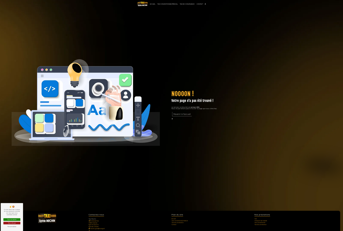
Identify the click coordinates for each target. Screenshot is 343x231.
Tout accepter (12, 219)
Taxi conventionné (259, 222)
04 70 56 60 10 (94, 225)
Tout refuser (12, 223)
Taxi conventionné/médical (167, 4)
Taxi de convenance (187, 4)
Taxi (255, 219)
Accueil (152, 4)
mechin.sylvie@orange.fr (97, 228)
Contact (200, 4)
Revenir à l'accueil (182, 114)
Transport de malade (260, 221)
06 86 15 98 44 (94, 227)
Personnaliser (12, 226)
